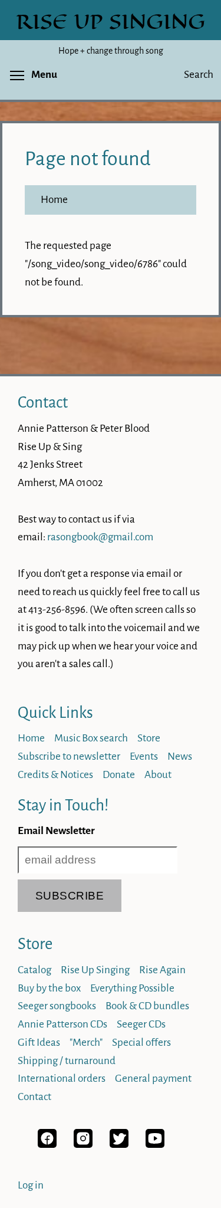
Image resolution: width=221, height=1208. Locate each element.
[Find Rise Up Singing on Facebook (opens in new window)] (47, 1144)
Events (144, 756)
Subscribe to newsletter (69, 756)
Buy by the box (49, 988)
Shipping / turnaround (67, 1060)
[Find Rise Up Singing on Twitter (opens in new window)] (119, 1144)
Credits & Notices (55, 774)
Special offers (141, 1042)
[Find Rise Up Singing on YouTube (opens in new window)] (155, 1144)
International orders (61, 1078)
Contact (43, 402)
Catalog (34, 970)
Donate (119, 774)
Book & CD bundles (147, 1006)
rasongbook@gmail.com (100, 537)
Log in (31, 1185)
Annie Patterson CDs (62, 1024)
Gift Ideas (39, 1042)
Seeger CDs (141, 1024)
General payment (153, 1078)
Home (54, 199)
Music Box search (91, 738)
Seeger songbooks (57, 1006)
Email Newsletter (56, 830)
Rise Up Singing (95, 970)
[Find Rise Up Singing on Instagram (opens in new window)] (83, 1144)
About (157, 774)
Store (148, 738)
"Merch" (86, 1042)
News (179, 756)
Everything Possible (132, 988)
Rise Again (162, 970)
